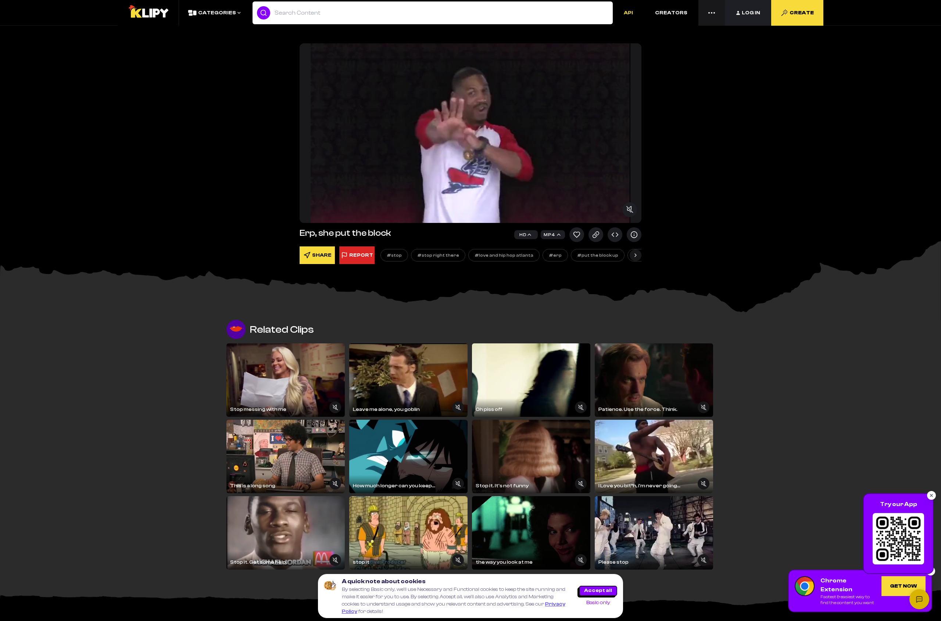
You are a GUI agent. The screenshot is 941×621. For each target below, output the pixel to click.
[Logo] (148, 13)
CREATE (802, 13)
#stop (394, 255)
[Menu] (711, 13)
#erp (555, 255)
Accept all (598, 590)
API (628, 13)
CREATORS (671, 13)
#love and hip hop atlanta (504, 255)
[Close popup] (931, 495)
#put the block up (597, 255)
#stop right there (438, 255)
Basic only (598, 603)
